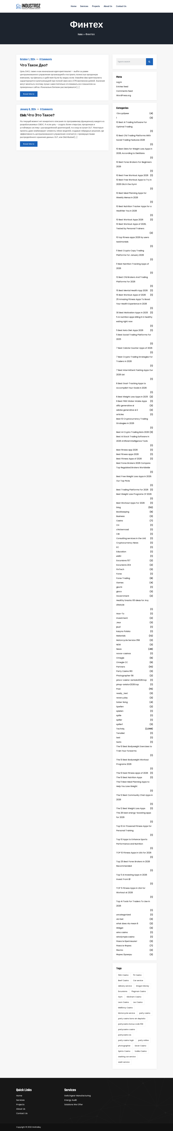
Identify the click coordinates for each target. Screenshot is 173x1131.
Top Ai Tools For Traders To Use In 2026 (133, 903)
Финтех (119, 950)
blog (118, 507)
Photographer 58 (124, 675)
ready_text (122, 693)
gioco (119, 591)
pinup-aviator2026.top (127, 684)
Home (73, 6)
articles (120, 414)
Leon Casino (123, 1002)
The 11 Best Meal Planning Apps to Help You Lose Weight (132, 784)
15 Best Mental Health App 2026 (132, 290)
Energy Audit (70, 1100)
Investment (122, 618)
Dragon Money (142, 986)
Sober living (122, 702)
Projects (96, 6)
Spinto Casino (124, 1051)
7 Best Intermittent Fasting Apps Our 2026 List (134, 372)
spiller (119, 719)
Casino (119, 520)
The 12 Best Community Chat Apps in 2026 (134, 797)
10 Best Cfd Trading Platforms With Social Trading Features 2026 (133, 137)
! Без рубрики (122, 113)
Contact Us (121, 6)
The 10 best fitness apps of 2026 (132, 773)
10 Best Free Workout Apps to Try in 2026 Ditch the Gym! (134, 182)
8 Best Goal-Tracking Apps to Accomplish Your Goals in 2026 (131, 385)
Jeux (118, 622)
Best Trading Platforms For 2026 (132, 489)
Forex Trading (123, 578)
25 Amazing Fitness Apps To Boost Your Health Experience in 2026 (133, 301)
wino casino (122, 932)
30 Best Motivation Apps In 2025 (132, 312)
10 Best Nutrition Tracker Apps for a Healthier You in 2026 (133, 208)
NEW (118, 644)
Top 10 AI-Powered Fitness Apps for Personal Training (134, 828)
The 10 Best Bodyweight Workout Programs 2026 (132, 762)
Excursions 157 (123, 560)
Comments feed (124, 91)
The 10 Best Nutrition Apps (129, 777)
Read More (28, 94)
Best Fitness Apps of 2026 (129, 458)
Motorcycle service (126, 1013)
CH (117, 525)
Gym (120, 997)
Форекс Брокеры (124, 954)
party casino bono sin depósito (131, 1018)
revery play (122, 697)
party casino (144, 1013)
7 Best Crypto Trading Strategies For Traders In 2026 (134, 359)
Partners (120, 666)
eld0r (118, 556)
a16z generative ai (125, 405)
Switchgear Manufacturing (77, 1095)
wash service (124, 1062)
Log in (119, 82)
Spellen (120, 706)
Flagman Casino (139, 991)
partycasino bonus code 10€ (130, 1024)
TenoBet (120, 733)
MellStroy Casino (125, 1007)
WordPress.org (123, 95)
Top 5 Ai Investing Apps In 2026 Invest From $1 (131, 877)
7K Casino (137, 975)
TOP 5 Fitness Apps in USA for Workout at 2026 (130, 890)
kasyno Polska (123, 631)
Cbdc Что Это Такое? (37, 115)
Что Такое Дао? (33, 65)
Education (121, 551)
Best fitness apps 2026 (127, 454)
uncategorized (123, 914)
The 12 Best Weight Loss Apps (130, 808)
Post (118, 688)
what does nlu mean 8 (127, 923)
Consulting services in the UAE (131, 538)
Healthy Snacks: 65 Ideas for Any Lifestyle (132, 602)
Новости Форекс (124, 945)
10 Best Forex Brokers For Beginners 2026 (134, 164)
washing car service (127, 1056)
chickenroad (122, 529)
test (118, 737)
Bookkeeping (122, 511)
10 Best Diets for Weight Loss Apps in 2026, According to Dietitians (134, 151)
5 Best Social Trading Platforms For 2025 (133, 337)
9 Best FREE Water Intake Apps (131, 401)
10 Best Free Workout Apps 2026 (132, 175)
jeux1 (118, 626)
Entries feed (122, 86)
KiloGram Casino (134, 997)
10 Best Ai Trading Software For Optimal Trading (131, 124)
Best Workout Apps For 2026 (130, 503)
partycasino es (124, 1035)
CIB (118, 533)
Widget (119, 927)
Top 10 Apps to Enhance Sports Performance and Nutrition (131, 841)
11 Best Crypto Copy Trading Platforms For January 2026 (130, 253)
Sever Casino (140, 1045)
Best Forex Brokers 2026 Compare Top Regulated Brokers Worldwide (133, 465)
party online (143, 1040)
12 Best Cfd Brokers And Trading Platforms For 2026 (132, 279)
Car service (138, 980)
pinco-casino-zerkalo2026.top (131, 680)
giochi (119, 587)
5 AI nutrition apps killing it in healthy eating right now (134, 319)
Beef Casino (123, 980)
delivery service (125, 986)
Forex (119, 573)
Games (119, 582)
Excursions (122, 991)
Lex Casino (138, 1002)
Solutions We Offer (73, 1104)
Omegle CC (122, 662)
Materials (121, 635)
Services (84, 6)
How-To (120, 613)
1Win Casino (123, 975)
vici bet (119, 919)
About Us (108, 6)
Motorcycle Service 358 (128, 640)
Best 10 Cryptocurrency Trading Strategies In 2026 (132, 421)
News (119, 649)
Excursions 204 (123, 564)
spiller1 (119, 724)
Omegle (120, 657)
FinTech (120, 569)
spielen (119, 711)
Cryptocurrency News (127, 542)
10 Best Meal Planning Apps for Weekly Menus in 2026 (131, 195)
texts (118, 742)
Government (122, 595)
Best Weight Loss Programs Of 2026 (134, 494)
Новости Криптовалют (126, 941)
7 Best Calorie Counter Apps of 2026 (134, 348)
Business (120, 516)
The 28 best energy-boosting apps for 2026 (133, 815)
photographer (124, 1045)
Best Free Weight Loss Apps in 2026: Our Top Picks (134, 478)
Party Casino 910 (124, 671)
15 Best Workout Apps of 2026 (131, 294)
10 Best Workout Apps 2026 (129, 219)
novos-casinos (123, 653)
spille (118, 715)
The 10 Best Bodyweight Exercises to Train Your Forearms (134, 748)
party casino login (126, 1040)
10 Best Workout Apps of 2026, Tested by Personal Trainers (131, 226)
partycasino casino (126, 1029)
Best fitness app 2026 (127, 449)
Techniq (120, 728)
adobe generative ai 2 (127, 410)
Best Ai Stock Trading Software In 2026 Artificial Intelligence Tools (132, 438)
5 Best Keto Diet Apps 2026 (129, 330)
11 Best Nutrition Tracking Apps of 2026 (132, 266)
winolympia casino (125, 936)
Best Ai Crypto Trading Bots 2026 (132, 432)
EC (117, 547)
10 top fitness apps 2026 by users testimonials (132, 239)
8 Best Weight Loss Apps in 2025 (132, 396)
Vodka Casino (141, 1051)
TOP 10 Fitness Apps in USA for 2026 (133, 852)
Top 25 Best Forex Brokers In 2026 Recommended (133, 863)
